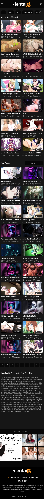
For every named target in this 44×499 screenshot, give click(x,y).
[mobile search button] (41, 4)
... (41, 365)
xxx (18, 12)
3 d (3, 12)
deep (10, 12)
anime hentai (28, 12)
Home (7, 478)
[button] (40, 12)
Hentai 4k (18, 497)
